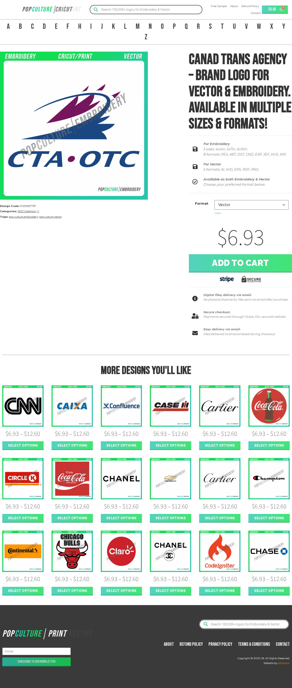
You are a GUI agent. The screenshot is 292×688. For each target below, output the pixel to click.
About (234, 6)
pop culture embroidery (23, 216)
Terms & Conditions (254, 644)
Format (201, 203)
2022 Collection (27, 211)
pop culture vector (50, 216)
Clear (217, 213)
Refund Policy (250, 6)
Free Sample (219, 6)
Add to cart (240, 263)
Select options (23, 445)
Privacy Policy (220, 644)
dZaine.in (284, 663)
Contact (256, 13)
